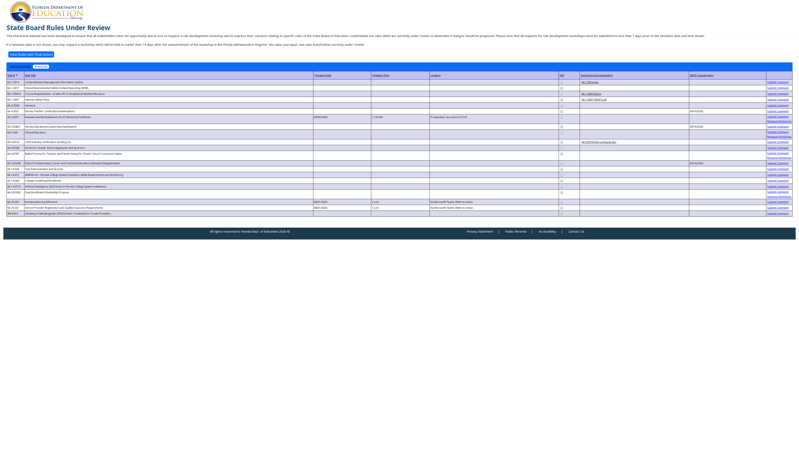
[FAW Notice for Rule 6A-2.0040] (561, 105)
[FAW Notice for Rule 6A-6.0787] (561, 153)
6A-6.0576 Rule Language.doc (599, 142)
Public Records (516, 231)
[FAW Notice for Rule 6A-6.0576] (561, 142)
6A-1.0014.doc (590, 82)
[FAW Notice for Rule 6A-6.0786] (561, 147)
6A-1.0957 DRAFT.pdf (594, 99)
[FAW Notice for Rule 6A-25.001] (561, 202)
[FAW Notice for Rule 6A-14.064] (561, 180)
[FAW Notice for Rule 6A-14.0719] (561, 186)
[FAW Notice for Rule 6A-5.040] (561, 132)
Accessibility (547, 231)
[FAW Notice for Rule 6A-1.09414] (561, 93)
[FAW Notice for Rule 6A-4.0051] (561, 117)
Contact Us (576, 231)
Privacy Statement (480, 231)
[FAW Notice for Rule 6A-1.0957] (561, 99)
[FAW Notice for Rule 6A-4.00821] (561, 126)
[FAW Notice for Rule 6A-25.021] (561, 207)
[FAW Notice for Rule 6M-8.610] (561, 213)
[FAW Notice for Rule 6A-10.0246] (561, 163)
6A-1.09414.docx (591, 94)
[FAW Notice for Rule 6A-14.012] (561, 174)
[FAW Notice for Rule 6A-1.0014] (561, 82)
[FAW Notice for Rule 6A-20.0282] (561, 192)
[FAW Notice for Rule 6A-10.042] (561, 169)
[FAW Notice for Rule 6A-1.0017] (561, 88)
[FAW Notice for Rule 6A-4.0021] (561, 111)
